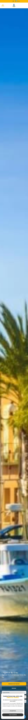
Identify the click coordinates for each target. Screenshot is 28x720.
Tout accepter (13, 714)
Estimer (14, 688)
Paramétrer (13, 710)
